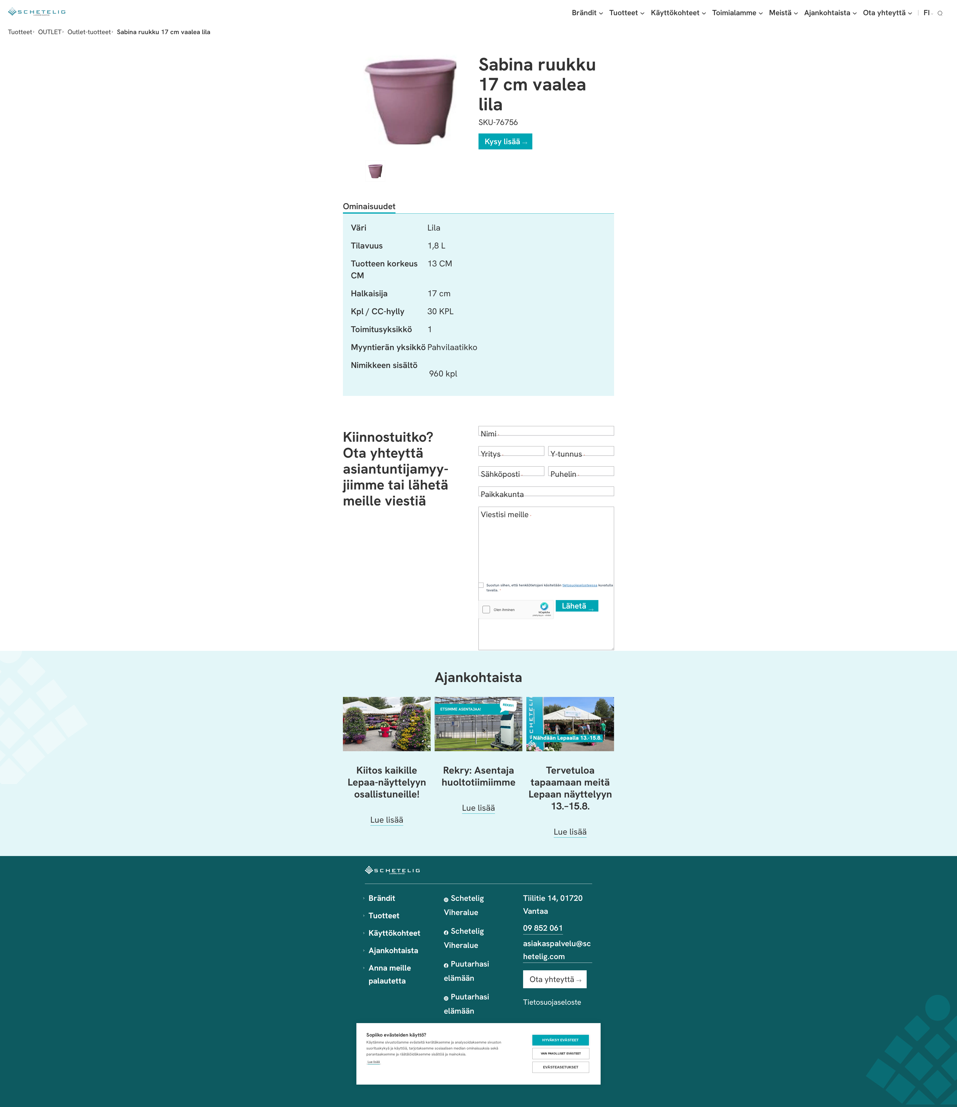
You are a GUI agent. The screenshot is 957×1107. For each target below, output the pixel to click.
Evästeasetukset (560, 1067)
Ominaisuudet (369, 206)
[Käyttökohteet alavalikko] (704, 12)
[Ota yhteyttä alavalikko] (910, 12)
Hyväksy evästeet (560, 1040)
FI (927, 12)
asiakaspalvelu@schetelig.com (557, 950)
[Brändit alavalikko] (601, 12)
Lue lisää (374, 1062)
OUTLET (50, 32)
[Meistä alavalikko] (796, 12)
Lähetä (574, 606)
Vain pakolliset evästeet (561, 1053)
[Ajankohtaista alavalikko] (854, 12)
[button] (940, 13)
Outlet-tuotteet (89, 32)
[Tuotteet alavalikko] (642, 12)
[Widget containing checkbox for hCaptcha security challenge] (516, 609)
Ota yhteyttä (552, 979)
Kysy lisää (502, 141)
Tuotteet (20, 32)
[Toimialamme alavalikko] (760, 12)
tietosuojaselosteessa (579, 585)
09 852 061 (543, 928)
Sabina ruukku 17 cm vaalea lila (163, 32)
